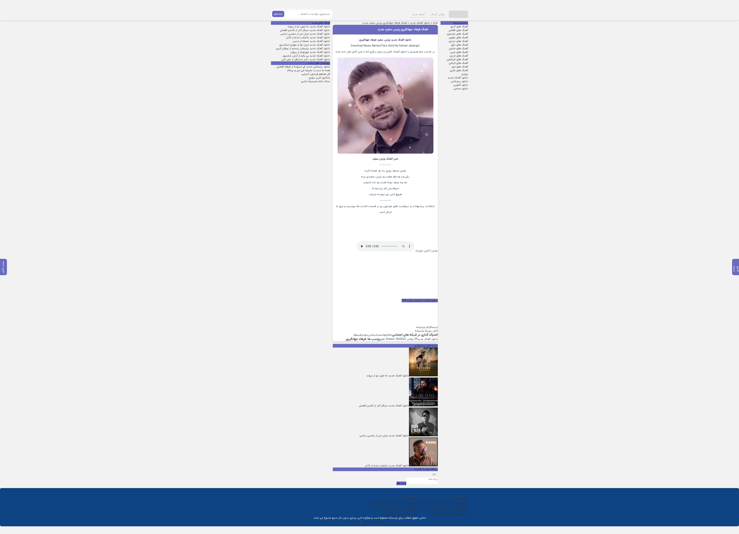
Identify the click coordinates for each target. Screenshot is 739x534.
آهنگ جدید (418, 14)
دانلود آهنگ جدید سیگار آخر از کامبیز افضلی (305, 30)
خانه (435, 23)
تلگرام (388, 335)
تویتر (364, 335)
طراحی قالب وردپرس (373, 521)
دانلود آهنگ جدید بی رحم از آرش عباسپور (306, 56)
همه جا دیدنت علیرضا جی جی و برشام (308, 70)
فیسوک (357, 335)
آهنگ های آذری (459, 26)
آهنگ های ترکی (459, 45)
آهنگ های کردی (459, 56)
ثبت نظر (401, 483)
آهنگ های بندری (458, 41)
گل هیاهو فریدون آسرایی (316, 74)
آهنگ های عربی (459, 52)
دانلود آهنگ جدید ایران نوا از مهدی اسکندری (304, 45)
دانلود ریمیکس (459, 81)
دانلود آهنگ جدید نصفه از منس (311, 41)
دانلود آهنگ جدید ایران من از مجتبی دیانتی (305, 34)
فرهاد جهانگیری (356, 339)
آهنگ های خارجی (458, 48)
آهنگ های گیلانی (458, 63)
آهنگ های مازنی (459, 70)
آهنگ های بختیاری (457, 34)
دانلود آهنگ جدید (420, 23)
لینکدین (372, 335)
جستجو (278, 14)
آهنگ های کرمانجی (457, 59)
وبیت (357, 521)
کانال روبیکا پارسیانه (426, 331)
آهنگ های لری (460, 67)
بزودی (464, 74)
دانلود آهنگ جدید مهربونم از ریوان (310, 52)
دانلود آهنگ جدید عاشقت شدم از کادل (308, 37)
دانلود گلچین (460, 85)
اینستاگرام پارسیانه (427, 327)
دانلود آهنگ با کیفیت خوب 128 (420, 300)
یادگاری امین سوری (319, 78)
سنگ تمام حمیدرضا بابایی (315, 81)
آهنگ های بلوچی (458, 37)
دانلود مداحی (461, 89)
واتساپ (381, 335)
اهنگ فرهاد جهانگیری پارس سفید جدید (403, 29)
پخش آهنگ (438, 14)
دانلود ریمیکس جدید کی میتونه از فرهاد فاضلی (303, 67)
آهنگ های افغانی (458, 30)
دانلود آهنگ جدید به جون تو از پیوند (309, 26)
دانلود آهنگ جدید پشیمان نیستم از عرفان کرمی (303, 48)
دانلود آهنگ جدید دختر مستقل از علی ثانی (306, 59)
